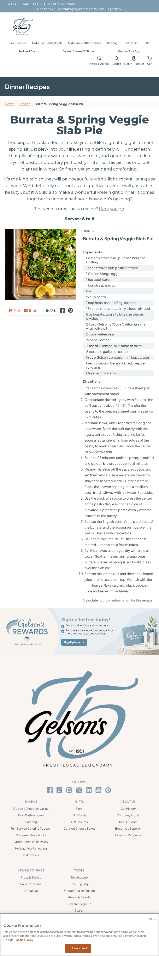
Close (152, 919)
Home (9, 104)
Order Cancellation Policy (31, 841)
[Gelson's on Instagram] (69, 790)
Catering (112, 43)
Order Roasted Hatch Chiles (84, 43)
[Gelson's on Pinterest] (108, 790)
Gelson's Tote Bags (129, 51)
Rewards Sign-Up (79, 904)
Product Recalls (30, 884)
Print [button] (17, 310)
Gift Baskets (79, 822)
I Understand (78, 948)
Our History (128, 808)
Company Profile (128, 815)
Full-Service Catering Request (31, 828)
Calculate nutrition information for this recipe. (118, 600)
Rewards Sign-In (79, 897)
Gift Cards (79, 815)
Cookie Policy (24, 939)
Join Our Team (128, 822)
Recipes (24, 104)
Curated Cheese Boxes (79, 828)
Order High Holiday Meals (47, 43)
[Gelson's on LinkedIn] (89, 790)
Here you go (111, 208)
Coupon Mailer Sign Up (79, 890)
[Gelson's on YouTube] (99, 791)
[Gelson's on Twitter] (79, 790)
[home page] (22, 26)
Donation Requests (128, 835)
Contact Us (31, 890)
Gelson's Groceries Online (31, 808)
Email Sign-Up (79, 884)
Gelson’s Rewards (62, 4)
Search (79, 910)
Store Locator (79, 877)
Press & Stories (31, 877)
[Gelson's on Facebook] (50, 790)
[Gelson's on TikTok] (60, 791)
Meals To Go (130, 43)
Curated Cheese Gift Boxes (78, 51)
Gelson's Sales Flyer (24, 4)
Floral (79, 808)
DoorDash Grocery (31, 815)
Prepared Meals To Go (31, 835)
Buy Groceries (18, 43)
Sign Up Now (72, 642)
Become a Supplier (128, 828)
